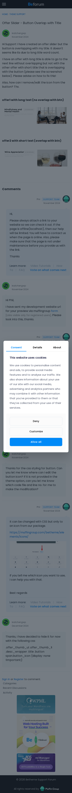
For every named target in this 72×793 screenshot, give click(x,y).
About (57, 347)
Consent (16, 347)
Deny (36, 421)
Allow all (36, 441)
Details (37, 347)
